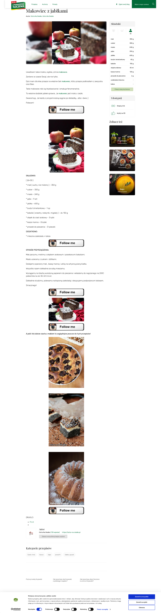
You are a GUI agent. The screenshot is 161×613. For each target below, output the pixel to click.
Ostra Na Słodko (36, 16)
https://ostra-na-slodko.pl (71, 532)
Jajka (49, 555)
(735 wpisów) (55, 532)
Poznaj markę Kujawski (34, 579)
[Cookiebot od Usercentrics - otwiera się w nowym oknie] (16, 609)
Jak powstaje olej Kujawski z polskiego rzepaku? (62, 580)
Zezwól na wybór (141, 602)
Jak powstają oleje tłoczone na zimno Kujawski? (89, 580)
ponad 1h (57, 555)
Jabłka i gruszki (69, 555)
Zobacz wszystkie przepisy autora (53, 536)
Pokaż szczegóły (102, 609)
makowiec (66, 81)
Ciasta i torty (31, 555)
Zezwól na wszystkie (141, 596)
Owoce (41, 555)
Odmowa (142, 607)
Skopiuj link (121, 106)
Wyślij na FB (121, 113)
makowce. (63, 72)
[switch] (57, 609)
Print (32, 522)
